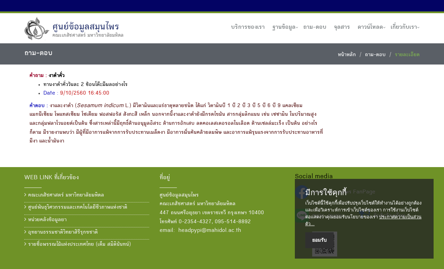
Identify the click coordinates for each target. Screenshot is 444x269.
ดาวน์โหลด (370, 27)
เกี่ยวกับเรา (404, 27)
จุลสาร (342, 27)
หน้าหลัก (347, 55)
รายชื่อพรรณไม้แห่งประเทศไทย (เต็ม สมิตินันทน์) (78, 245)
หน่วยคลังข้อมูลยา (46, 220)
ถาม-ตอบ (314, 27)
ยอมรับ (319, 240)
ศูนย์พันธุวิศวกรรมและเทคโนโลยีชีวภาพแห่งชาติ (76, 207)
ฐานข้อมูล (284, 27)
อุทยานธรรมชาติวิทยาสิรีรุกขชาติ (62, 232)
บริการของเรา (248, 27)
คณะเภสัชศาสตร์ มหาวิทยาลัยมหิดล (65, 195)
